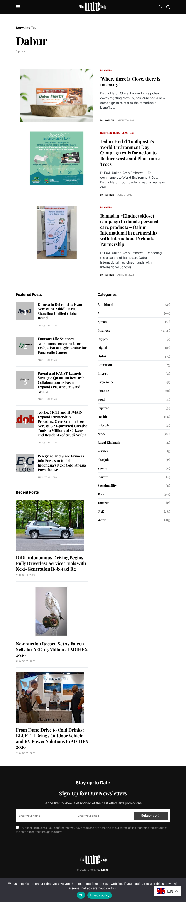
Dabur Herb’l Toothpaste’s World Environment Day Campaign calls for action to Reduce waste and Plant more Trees (130, 152)
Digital (102, 347)
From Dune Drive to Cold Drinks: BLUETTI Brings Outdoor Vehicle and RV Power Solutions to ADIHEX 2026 (52, 738)
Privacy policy (100, 895)
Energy (103, 373)
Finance (103, 391)
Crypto (103, 339)
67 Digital (103, 869)
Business (106, 70)
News (125, 133)
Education (105, 365)
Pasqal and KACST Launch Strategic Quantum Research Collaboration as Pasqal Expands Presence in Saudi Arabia (61, 382)
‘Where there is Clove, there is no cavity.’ (130, 81)
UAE (132, 133)
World (102, 520)
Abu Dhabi (105, 304)
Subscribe (148, 815)
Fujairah (104, 408)
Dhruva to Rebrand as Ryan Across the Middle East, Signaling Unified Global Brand (60, 311)
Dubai (116, 133)
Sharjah (103, 459)
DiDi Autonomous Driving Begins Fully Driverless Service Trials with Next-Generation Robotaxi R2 (51, 563)
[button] (18, 7)
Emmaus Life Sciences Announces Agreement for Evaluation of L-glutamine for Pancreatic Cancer (62, 345)
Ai (99, 313)
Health (102, 416)
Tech (101, 494)
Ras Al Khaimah (109, 442)
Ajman (102, 322)
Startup (103, 477)
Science (103, 451)
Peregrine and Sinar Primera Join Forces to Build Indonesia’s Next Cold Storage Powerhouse (62, 463)
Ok (81, 895)
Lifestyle (103, 425)
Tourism (104, 503)
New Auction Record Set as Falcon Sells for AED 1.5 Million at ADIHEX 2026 (52, 649)
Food (101, 399)
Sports (102, 468)
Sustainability (107, 485)
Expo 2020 (105, 382)
